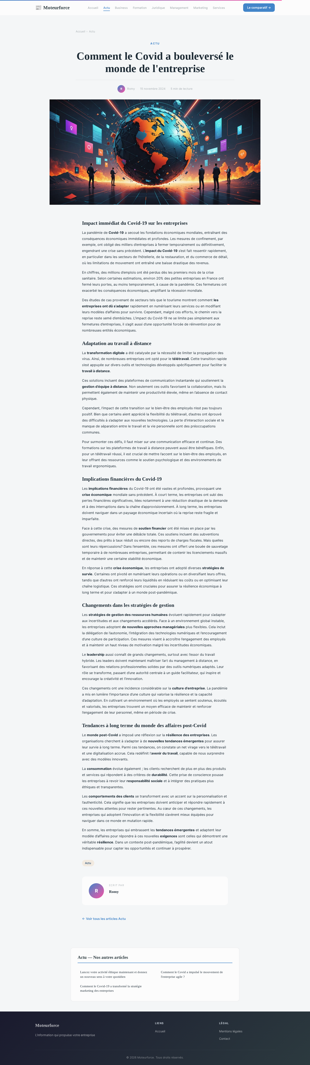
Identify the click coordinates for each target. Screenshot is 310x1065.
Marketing (200, 7)
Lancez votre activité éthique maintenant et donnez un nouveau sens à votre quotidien (113, 974)
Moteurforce (52, 7)
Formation (140, 7)
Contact (224, 1038)
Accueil (93, 7)
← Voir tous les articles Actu (104, 919)
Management (179, 7)
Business (121, 7)
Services (219, 7)
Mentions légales (230, 1031)
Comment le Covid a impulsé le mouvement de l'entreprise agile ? (192, 974)
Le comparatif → (259, 7)
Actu (106, 7)
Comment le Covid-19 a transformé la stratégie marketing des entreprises (111, 988)
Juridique (158, 7)
